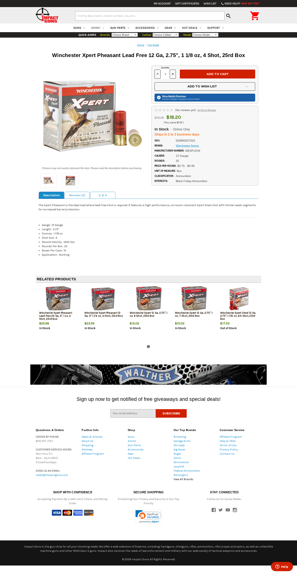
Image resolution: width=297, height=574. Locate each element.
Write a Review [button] (206, 110)
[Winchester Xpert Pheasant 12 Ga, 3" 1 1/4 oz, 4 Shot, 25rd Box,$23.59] (103, 299)
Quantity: (165, 67)
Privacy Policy (229, 449)
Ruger (177, 453)
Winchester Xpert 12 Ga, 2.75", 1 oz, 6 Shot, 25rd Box (148, 314)
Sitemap (87, 449)
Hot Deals (189, 28)
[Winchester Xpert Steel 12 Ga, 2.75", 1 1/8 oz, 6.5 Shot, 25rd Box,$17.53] (239, 299)
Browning (180, 436)
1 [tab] (148, 346)
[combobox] (149, 15)
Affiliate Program (93, 453)
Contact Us (227, 453)
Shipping (87, 445)
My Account (162, 3)
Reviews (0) (77, 195)
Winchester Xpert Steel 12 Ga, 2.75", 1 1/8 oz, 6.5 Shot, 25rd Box (238, 315)
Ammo (95, 28)
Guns (77, 28)
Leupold (179, 466)
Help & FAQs (228, 441)
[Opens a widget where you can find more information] (282, 567)
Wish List (210, 3)
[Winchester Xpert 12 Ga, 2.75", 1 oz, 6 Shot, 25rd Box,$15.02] (149, 299)
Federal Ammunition (187, 470)
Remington (181, 475)
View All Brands (183, 479)
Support (213, 28)
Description (51, 195)
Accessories (145, 28)
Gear (168, 28)
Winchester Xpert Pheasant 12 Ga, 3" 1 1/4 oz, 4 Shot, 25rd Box (103, 314)
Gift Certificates (187, 3)
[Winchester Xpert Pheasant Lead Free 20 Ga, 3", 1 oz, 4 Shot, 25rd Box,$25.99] (58, 299)
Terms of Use (228, 445)
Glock (177, 458)
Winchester (181, 462)
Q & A (103, 195)
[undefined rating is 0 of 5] (164, 110)
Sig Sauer (179, 449)
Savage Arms (182, 441)
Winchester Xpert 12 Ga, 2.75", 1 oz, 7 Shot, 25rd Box (194, 314)
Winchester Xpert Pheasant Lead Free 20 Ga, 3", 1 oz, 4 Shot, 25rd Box (55, 315)
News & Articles (92, 436)
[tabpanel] (58, 315)
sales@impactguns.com (52, 475)
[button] (148, 516)
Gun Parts (117, 28)
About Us (88, 441)
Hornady (179, 445)
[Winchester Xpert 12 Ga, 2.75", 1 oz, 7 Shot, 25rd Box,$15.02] (194, 299)
